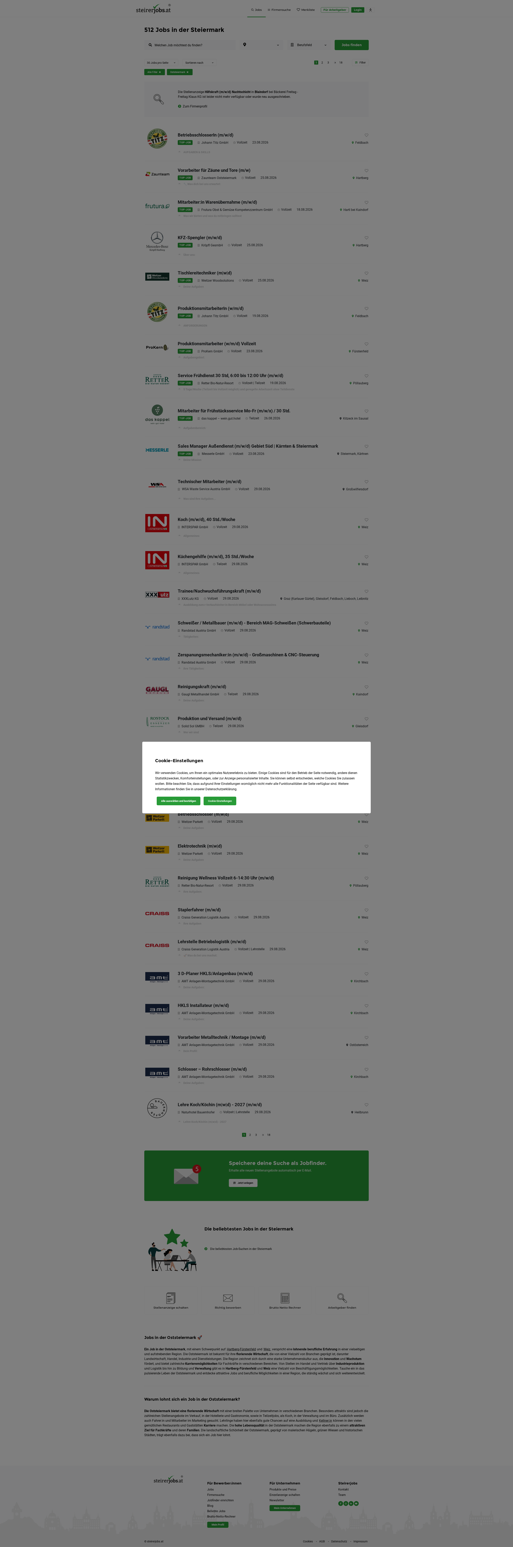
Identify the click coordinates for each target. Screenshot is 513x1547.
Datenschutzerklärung (220, 789)
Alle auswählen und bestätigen (178, 800)
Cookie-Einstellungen (220, 800)
